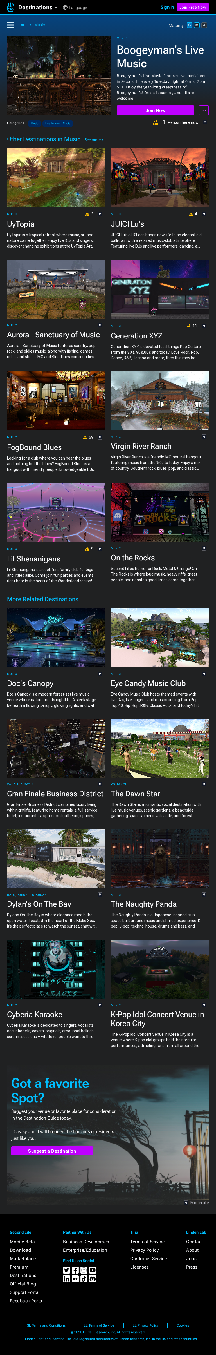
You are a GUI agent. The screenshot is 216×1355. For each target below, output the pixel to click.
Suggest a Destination (52, 1151)
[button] (40, 7)
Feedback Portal (27, 1300)
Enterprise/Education (85, 1250)
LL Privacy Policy (145, 1325)
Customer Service (148, 1258)
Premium (19, 1267)
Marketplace (23, 1258)
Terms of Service (147, 1241)
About (192, 1250)
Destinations (23, 1275)
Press (192, 1267)
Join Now (155, 110)
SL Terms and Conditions (46, 1325)
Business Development (87, 1241)
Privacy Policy (144, 1250)
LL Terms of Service (99, 1325)
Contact (194, 1241)
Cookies (183, 1325)
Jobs (191, 1258)
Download (20, 1250)
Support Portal (25, 1292)
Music (39, 25)
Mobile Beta (22, 1241)
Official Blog (23, 1284)
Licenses (139, 1267)
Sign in (167, 7)
